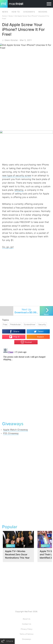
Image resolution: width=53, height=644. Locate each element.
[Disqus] (26, 382)
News (10, 16)
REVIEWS (42, 12)
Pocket (28, 342)
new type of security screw (16, 175)
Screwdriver (29, 324)
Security (42, 324)
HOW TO (16, 12)
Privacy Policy (26, 629)
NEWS (5, 12)
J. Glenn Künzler (10, 40)
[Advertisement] (26, 102)
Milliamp (19, 189)
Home (4, 16)
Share (16, 331)
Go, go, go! (8, 247)
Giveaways (26, 639)
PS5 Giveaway (11, 433)
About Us (26, 619)
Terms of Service (26, 634)
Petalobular (15, 324)
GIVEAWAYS (29, 12)
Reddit (40, 337)
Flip (15, 336)
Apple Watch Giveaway (15, 429)
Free (5, 324)
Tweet (41, 331)
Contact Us (26, 624)
